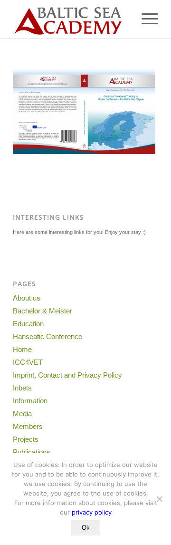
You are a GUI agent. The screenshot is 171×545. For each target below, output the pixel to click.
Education (28, 324)
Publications (31, 452)
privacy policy (92, 512)
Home (22, 349)
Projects (25, 439)
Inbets (22, 388)
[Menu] (145, 19)
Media (22, 413)
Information (30, 401)
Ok (86, 527)
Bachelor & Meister (42, 311)
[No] (159, 499)
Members (28, 426)
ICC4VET (28, 362)
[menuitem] (145, 19)
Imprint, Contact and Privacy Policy (67, 375)
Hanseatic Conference (47, 336)
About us (26, 298)
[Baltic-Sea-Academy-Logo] (71, 19)
